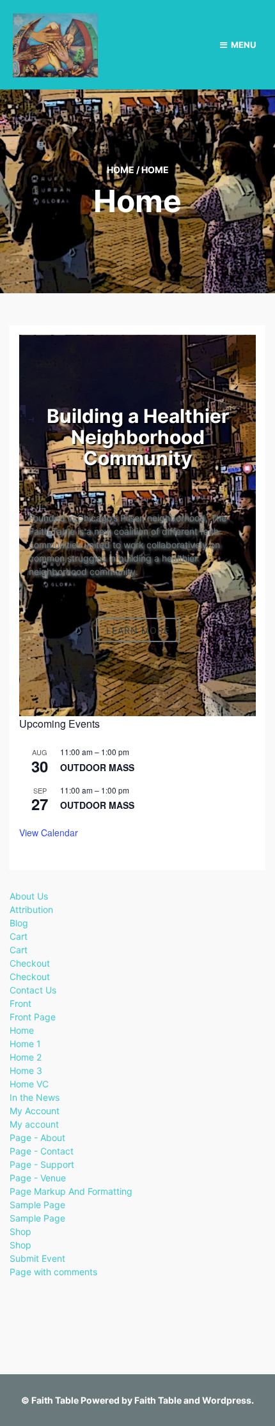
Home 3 (26, 1070)
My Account (34, 1110)
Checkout (30, 963)
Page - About (37, 1137)
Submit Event (37, 1258)
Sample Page (37, 1204)
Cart (19, 936)
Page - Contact (42, 1151)
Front (20, 1003)
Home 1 (25, 1043)
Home (120, 169)
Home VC (29, 1083)
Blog (19, 922)
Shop (20, 1231)
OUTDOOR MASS (97, 767)
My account (34, 1124)
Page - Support (42, 1164)
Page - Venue (38, 1177)
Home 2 (26, 1057)
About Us (29, 896)
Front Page (33, 1016)
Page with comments (53, 1271)
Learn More (137, 629)
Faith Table (55, 1400)
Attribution (31, 909)
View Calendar (48, 832)
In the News (34, 1097)
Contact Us (33, 990)
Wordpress (226, 1400)
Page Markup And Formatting (71, 1191)
